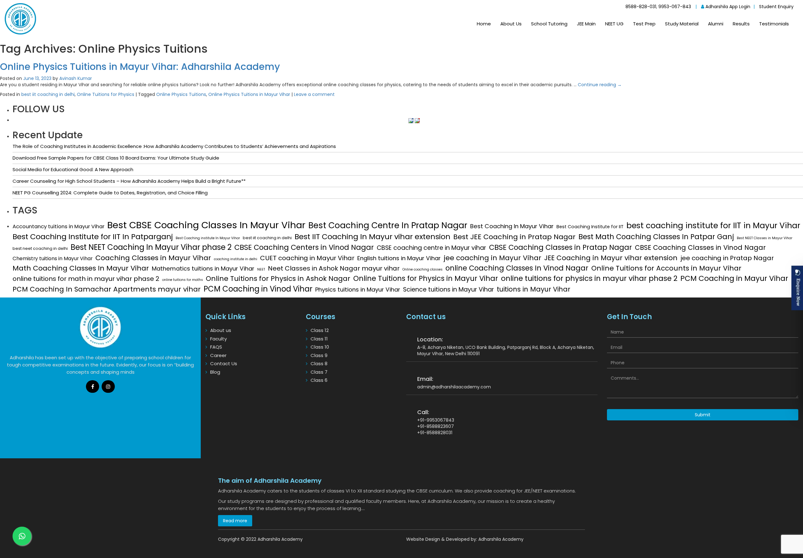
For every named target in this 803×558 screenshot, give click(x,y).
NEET (261, 269)
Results (741, 23)
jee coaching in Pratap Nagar (727, 258)
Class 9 (319, 355)
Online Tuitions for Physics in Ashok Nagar (278, 278)
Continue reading (600, 85)
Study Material (682, 23)
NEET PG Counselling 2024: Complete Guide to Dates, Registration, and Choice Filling (110, 192)
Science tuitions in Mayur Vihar (448, 289)
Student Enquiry (776, 6)
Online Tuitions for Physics (105, 94)
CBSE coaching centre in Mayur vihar (431, 248)
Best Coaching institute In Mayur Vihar (208, 238)
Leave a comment (314, 94)
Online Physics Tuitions (181, 94)
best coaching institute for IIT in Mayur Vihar (713, 225)
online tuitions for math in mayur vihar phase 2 (86, 278)
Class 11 (319, 338)
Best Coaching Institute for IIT (590, 227)
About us (220, 330)
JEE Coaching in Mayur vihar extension (611, 258)
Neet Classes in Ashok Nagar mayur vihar (334, 268)
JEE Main (586, 23)
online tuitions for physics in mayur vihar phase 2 (589, 278)
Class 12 (320, 330)
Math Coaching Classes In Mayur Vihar (81, 268)
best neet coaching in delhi (40, 248)
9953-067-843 (674, 6)
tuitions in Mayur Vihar (533, 289)
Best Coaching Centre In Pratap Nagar (387, 225)
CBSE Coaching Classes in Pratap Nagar (560, 247)
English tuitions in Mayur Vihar (399, 258)
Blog (215, 372)
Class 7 (319, 372)
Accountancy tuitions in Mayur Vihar (58, 226)
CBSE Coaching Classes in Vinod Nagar (700, 247)
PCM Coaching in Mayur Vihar (734, 278)
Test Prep (644, 23)
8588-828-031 (640, 6)
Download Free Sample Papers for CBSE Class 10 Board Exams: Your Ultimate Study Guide (116, 158)
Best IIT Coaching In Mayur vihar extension (372, 236)
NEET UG (614, 23)
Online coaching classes (422, 269)
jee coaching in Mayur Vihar (492, 258)
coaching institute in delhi (235, 259)
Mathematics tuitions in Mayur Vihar (203, 269)
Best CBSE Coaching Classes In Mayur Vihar (206, 224)
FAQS (216, 347)
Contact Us (223, 363)
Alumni (715, 23)
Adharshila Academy (501, 539)
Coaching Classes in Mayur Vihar (153, 258)
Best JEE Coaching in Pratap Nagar (514, 237)
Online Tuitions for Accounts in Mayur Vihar (666, 268)
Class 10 (320, 347)
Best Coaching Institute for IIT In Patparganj (93, 236)
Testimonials (774, 23)
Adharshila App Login (727, 6)
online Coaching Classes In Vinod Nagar (516, 268)
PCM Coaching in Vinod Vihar (258, 289)
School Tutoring (549, 23)
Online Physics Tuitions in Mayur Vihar (249, 94)
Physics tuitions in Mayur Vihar (357, 290)
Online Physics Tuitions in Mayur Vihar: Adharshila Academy (140, 66)
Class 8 (319, 363)
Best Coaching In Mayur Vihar (512, 226)
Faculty (218, 338)
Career (218, 355)
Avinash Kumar (75, 78)
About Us (511, 23)
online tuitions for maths (182, 279)
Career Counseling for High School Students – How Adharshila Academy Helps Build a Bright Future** (129, 181)
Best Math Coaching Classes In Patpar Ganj (656, 237)
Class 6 (319, 380)
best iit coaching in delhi (48, 94)
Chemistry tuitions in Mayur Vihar (53, 258)
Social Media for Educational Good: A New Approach (73, 169)
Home (484, 23)
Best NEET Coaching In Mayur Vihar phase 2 (151, 247)
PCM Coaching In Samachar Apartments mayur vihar (107, 289)
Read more (235, 521)
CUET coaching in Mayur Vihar (307, 258)
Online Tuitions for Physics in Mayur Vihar (425, 278)
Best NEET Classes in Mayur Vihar (764, 238)
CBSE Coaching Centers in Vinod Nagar (304, 247)
